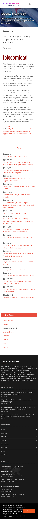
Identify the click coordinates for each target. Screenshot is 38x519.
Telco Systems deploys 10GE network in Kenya (18, 275)
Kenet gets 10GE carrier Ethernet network (17, 270)
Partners (3, 451)
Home (5, 18)
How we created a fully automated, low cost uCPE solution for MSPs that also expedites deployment (18, 408)
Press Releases (8, 320)
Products (3, 437)
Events (5, 324)
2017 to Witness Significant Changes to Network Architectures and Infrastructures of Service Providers (18, 205)
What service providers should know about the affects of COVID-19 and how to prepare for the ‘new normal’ (17, 416)
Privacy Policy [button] (7, 516)
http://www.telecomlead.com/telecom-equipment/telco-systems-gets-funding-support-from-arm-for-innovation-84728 (19, 131)
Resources (4, 447)
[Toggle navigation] (34, 4)
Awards (6, 336)
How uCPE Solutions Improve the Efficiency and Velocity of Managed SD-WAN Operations (18, 393)
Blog (5, 343)
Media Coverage (25, 18)
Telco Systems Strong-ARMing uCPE (15, 156)
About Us (4, 455)
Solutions (4, 433)
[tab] (19, 315)
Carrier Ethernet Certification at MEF (15, 213)
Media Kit (6, 347)
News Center (13, 18)
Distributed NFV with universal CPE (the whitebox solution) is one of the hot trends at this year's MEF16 (18, 221)
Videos (5, 339)
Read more (6, 126)
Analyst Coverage (9, 332)
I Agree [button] (29, 511)
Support (3, 440)
